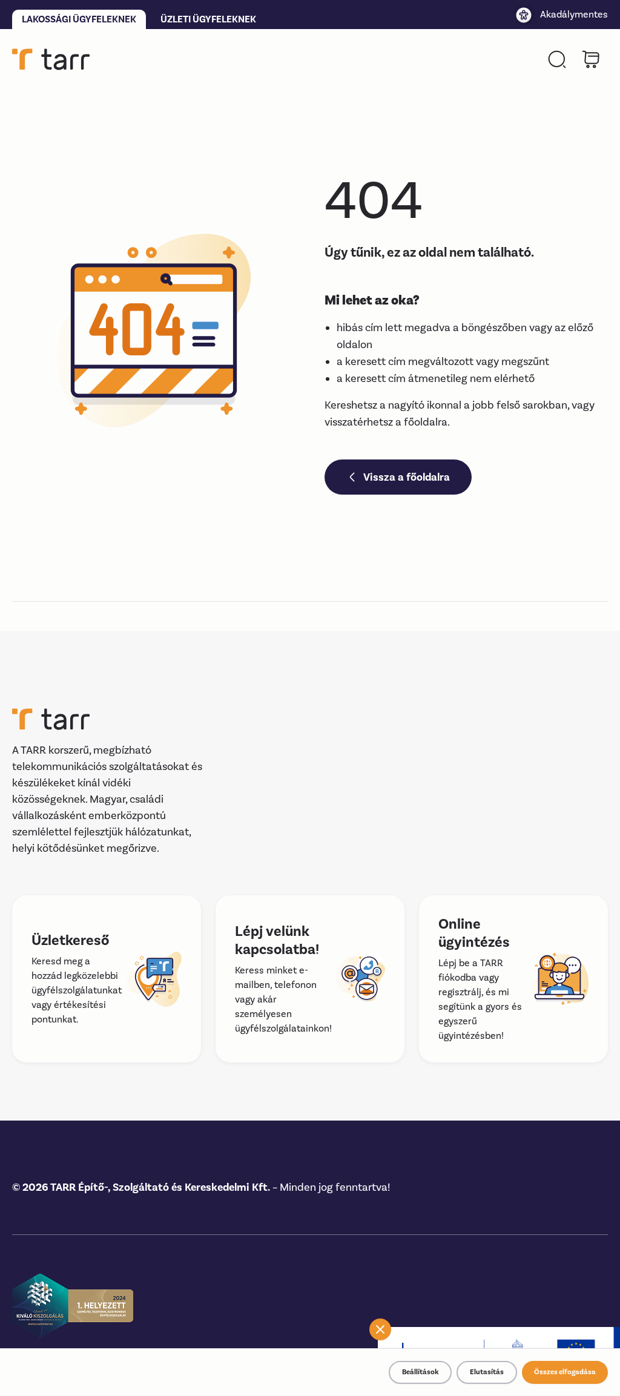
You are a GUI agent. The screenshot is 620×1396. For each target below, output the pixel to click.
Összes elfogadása (565, 1372)
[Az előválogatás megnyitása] (591, 59)
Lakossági (79, 19)
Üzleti (208, 19)
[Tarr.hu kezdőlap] (51, 59)
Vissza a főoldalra (406, 477)
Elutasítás (487, 1372)
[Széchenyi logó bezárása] (380, 1329)
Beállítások (420, 1372)
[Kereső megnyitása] (557, 59)
